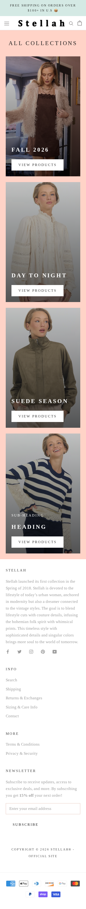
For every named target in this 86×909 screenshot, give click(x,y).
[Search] (71, 23)
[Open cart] (80, 23)
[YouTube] (55, 651)
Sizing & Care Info (22, 707)
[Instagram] (31, 651)
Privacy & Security (22, 753)
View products (37, 165)
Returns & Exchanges (24, 698)
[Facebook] (8, 651)
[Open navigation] (6, 23)
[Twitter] (19, 651)
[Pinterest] (43, 651)
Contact (12, 716)
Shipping (13, 689)
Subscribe (25, 824)
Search (11, 680)
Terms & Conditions (23, 744)
